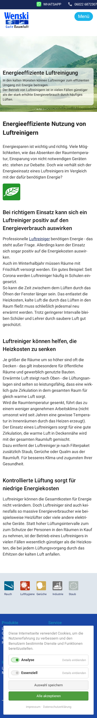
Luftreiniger (39, 239)
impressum (33, 707)
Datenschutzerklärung (57, 707)
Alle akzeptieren (49, 695)
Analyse (27, 660)
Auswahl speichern (48, 685)
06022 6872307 (85, 4)
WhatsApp (52, 4)
